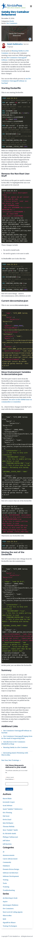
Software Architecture (10, 873)
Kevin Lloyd (7, 819)
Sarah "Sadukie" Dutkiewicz (12, 809)
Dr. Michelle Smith (9, 833)
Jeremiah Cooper (9, 802)
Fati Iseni (6, 816)
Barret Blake (7, 798)
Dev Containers (11, 23)
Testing (5, 880)
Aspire (5, 901)
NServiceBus (7, 915)
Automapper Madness (10, 905)
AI (3, 852)
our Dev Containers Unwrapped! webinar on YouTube (16, 81)
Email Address (9, 779)
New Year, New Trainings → (11, 760)
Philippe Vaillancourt (10, 837)
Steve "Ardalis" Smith (10, 830)
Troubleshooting (9, 890)
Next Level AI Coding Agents (13, 912)
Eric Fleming (7, 812)
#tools (11, 21)
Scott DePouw (7, 805)
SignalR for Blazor (9, 922)
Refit (4, 919)
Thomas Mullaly (8, 826)
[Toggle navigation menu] (31, 6)
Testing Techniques (10, 926)
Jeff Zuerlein (7, 844)
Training (6, 887)
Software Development (11, 876)
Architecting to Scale (10, 898)
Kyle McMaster (8, 823)
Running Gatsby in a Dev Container (15, 747)
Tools (5, 883)
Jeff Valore (6, 840)
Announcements (8, 855)
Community (7, 862)
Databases (6, 866)
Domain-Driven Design (11, 869)
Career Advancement (10, 859)
